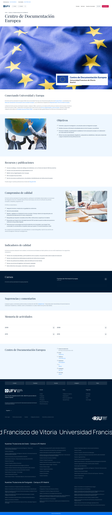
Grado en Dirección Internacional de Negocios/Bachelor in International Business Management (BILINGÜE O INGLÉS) (55, 455)
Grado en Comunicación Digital (81, 471)
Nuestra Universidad (90, 6)
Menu (15, 6)
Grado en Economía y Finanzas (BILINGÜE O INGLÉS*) (16, 456)
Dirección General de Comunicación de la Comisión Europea (19, 102)
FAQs (87, 397)
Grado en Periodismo (44, 473)
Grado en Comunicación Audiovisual (82, 459)
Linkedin (14, 383)
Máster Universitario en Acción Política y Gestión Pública (86, 497)
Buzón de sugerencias (67, 397)
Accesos (21, 6)
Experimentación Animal (45, 486)
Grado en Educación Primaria (11, 474)
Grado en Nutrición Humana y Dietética (48, 457)
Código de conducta (35, 417)
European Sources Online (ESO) (24, 109)
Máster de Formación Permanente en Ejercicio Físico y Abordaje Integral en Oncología (21, 502)
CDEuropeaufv (62, 362)
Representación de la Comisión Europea (59, 102)
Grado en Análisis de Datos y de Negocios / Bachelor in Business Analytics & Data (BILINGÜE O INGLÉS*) (21, 454)
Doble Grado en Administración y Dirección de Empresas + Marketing (88, 473)
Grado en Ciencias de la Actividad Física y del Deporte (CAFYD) (53, 450)
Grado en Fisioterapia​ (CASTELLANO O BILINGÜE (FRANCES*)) (53, 448)
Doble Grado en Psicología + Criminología (13, 472)
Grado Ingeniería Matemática (80, 465)
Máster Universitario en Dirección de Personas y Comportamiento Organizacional (88, 500)
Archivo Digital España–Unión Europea (50, 107)
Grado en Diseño (77, 450)
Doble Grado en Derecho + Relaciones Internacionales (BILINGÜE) (19, 458)
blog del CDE (33, 181)
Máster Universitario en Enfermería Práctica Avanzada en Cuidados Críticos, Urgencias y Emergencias (21, 492)
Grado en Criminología (44, 471)
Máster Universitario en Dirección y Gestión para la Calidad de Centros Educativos (54, 501)
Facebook (35, 383)
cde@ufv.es (41, 304)
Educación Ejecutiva (44, 401)
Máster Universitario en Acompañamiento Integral (85, 486)
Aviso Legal (7, 417)
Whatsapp (88, 393)
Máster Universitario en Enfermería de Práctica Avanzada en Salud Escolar (20, 488)
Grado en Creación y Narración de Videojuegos (84, 452)
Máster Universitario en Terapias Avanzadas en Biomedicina (17, 486)
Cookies (26, 417)
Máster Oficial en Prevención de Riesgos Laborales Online (86, 502)
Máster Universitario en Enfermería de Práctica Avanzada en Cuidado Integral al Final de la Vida (19, 495)
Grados (41, 393)
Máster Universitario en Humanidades (48, 498)
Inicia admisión (105, 6)
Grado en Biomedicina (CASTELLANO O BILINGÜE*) (50, 452)
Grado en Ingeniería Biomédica (46, 469)
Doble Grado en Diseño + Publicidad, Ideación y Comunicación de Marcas (20, 476)
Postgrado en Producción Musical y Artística (49, 488)
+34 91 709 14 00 (27, 2)
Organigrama (65, 395)
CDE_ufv (60, 370)
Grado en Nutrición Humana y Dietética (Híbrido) (50, 462)
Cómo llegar (88, 399)
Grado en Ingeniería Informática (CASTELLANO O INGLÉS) (86, 463)
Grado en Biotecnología (45, 466)
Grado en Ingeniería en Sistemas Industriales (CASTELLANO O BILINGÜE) (89, 454)
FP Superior (42, 399)
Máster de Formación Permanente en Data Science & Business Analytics (89, 505)
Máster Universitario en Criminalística (82, 488)
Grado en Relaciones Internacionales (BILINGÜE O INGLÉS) (17, 469)
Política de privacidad (17, 417)
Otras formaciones (44, 403)
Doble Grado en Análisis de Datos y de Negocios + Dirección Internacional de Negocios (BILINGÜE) (90, 469)
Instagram (76, 383)
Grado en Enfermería (9, 461)
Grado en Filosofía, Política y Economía (13, 463)
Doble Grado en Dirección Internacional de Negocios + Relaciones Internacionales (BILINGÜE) (19, 449)
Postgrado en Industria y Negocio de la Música (49, 491)
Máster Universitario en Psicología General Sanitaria (51, 493)
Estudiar (78, 6)
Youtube (56, 383)
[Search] (25, 6)
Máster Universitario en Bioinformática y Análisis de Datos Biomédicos (20, 497)
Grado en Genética (44, 475)
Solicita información (56, 513)
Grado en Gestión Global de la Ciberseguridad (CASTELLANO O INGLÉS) (20, 467)
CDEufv (60, 366)
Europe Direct (58, 101)
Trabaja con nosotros (67, 393)
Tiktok (97, 383)
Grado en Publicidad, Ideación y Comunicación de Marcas (86, 448)
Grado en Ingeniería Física (79, 457)
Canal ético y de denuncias (48, 417)
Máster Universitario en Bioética (12, 499)
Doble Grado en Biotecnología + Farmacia (48, 464)
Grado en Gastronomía (79, 475)
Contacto (88, 395)
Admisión (83, 6)
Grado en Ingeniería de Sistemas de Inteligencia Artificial (17, 465)
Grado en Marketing (9, 451)
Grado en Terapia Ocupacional (46, 460)
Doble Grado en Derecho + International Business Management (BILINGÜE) (90, 461)
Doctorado (42, 397)
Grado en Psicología (78, 477)
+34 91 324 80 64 (12, 2)
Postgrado (42, 395)
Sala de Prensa (66, 399)
